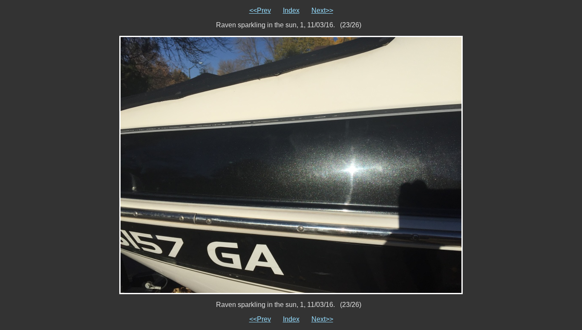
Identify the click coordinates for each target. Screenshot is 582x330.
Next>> (322, 10)
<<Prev (260, 10)
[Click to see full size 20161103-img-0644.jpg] (291, 164)
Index (291, 10)
